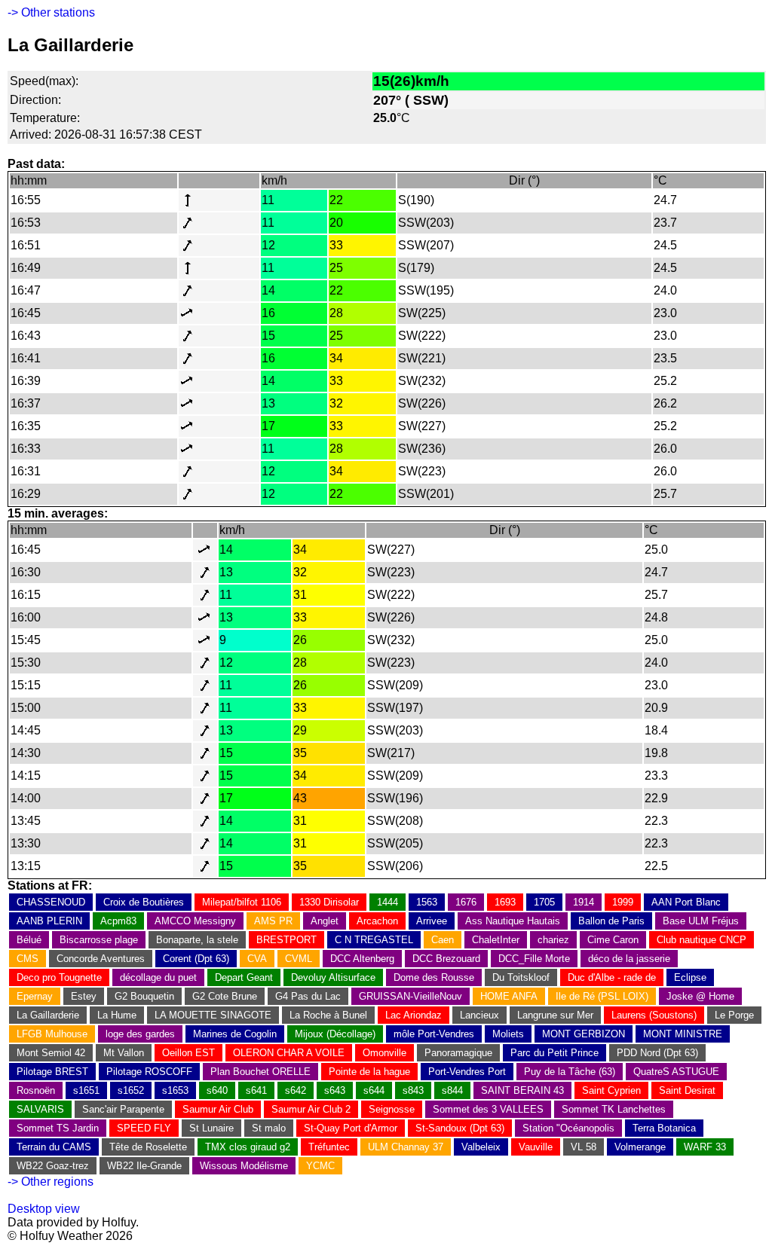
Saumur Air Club (217, 1109)
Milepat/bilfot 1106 (241, 902)
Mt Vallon (123, 1052)
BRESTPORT (286, 939)
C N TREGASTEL (374, 939)
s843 (413, 1090)
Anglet (325, 921)
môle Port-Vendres (434, 1034)
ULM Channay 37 (405, 1147)
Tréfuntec (329, 1147)
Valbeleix (481, 1147)
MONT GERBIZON (583, 1034)
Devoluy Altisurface (333, 977)
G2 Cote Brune (224, 996)
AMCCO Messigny (195, 921)
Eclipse (690, 977)
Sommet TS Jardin (58, 1128)
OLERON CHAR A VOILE (289, 1052)
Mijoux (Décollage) (335, 1034)
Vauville (536, 1147)
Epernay (35, 996)
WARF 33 (705, 1147)
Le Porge (734, 1015)
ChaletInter (495, 939)
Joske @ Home (700, 996)
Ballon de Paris (611, 921)
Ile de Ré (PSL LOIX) (602, 996)
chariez (553, 939)
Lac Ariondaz (413, 1015)
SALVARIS (40, 1109)
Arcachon (377, 921)
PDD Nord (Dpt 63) (657, 1052)
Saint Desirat (687, 1090)
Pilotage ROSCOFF (149, 1071)
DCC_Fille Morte (534, 958)
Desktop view (44, 1208)
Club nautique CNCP (701, 939)
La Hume (116, 1015)
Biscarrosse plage (99, 939)
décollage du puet (158, 977)
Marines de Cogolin (235, 1034)
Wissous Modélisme (244, 1165)
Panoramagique (458, 1052)
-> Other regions (50, 1181)
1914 (583, 902)
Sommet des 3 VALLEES (488, 1109)
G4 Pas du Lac (308, 996)
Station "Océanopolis (568, 1128)
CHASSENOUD (51, 902)
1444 (387, 902)
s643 (334, 1090)
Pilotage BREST (52, 1071)
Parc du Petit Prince (554, 1052)
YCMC (320, 1165)
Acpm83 (118, 921)
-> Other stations (51, 12)
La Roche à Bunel (328, 1015)
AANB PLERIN (49, 921)
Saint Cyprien (611, 1090)
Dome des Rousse (434, 977)
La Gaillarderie (48, 1015)
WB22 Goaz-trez (53, 1165)
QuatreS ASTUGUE (676, 1071)
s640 (217, 1090)
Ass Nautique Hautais (512, 921)
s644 (373, 1090)
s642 (295, 1090)
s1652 (131, 1090)
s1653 (175, 1090)
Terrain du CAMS (54, 1147)
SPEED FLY (144, 1128)
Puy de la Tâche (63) (569, 1071)
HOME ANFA (509, 996)
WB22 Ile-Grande (144, 1165)
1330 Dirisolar (329, 902)
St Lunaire (211, 1128)
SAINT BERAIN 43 (522, 1090)
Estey (83, 996)
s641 (256, 1090)
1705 (544, 902)
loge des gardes (140, 1034)
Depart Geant (244, 977)
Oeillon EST (188, 1052)
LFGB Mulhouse (52, 1034)
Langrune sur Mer (555, 1015)
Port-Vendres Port (467, 1071)
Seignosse (392, 1109)
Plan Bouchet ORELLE (260, 1071)
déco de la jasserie (629, 958)
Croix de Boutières (143, 902)
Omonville (384, 1052)
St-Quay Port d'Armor (350, 1128)
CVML (298, 958)
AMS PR (273, 921)
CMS (27, 958)
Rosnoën (36, 1090)
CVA (257, 958)
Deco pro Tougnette (59, 977)
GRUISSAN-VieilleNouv (410, 996)
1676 (465, 902)
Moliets (508, 1034)
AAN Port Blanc (686, 902)
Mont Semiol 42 (51, 1052)
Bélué (29, 939)
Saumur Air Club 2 (311, 1109)
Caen (442, 939)
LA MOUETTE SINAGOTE (213, 1015)
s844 (452, 1090)
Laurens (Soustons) (654, 1015)
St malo (269, 1128)
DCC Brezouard (446, 958)
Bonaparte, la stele (197, 939)
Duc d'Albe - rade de (612, 977)
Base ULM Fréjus (701, 921)
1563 (426, 902)
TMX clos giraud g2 (247, 1147)
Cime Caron (613, 939)
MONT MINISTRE (682, 1034)
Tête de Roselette (148, 1147)
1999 (622, 902)
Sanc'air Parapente (123, 1109)
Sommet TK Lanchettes (614, 1109)
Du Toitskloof (521, 977)
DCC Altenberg (362, 958)
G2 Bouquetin (144, 996)
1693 (505, 902)
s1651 (86, 1090)
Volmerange (640, 1147)
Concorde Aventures (101, 958)
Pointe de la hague (369, 1071)
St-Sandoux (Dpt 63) (459, 1128)
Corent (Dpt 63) (196, 958)
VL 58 (583, 1147)
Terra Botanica (664, 1128)
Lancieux (479, 1015)
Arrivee (431, 921)
